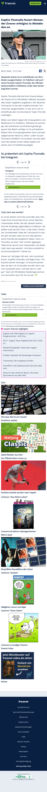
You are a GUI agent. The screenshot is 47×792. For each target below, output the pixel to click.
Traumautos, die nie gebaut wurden (18, 360)
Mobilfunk (35, 3)
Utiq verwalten (23, 732)
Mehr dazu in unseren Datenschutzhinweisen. (20, 326)
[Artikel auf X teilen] (45, 71)
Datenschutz (23, 722)
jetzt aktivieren (14, 187)
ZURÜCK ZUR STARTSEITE (33, 286)
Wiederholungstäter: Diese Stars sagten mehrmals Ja (20, 349)
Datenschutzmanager (23, 727)
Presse (23, 747)
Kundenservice (23, 707)
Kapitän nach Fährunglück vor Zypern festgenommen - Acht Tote (19, 334)
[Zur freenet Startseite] (8, 3)
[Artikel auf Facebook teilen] (40, 71)
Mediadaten (23, 751)
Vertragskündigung (23, 761)
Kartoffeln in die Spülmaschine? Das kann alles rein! (22, 367)
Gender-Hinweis (23, 742)
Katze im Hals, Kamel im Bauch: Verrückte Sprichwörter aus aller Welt (20, 374)
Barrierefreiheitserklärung (23, 712)
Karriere (23, 756)
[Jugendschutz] (23, 776)
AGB (23, 737)
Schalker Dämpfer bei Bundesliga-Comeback (22, 355)
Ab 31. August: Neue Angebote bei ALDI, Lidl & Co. (22, 342)
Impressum (23, 717)
